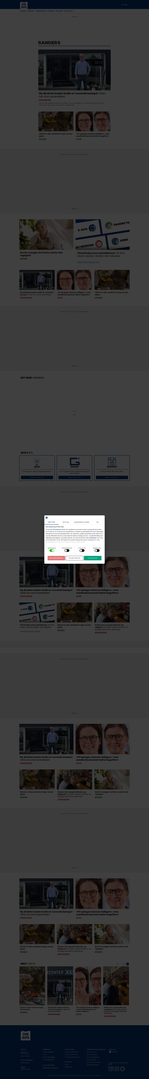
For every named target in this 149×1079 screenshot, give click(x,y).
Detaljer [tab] (66, 522)
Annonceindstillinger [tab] (81, 522)
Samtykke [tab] (51, 522)
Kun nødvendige (56, 558)
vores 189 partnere (55, 529)
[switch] (66, 550)
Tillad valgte (74, 558)
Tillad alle (92, 558)
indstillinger (93, 538)
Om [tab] (97, 522)
